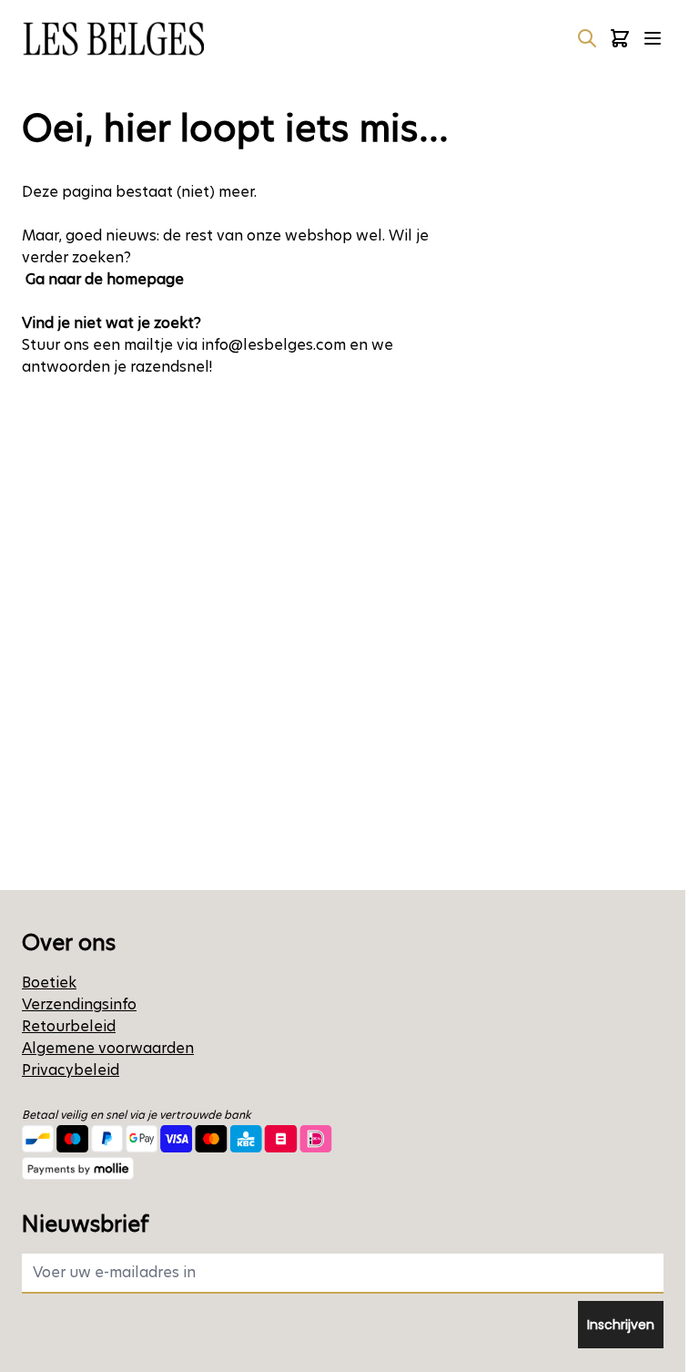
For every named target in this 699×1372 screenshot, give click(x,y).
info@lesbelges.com (273, 344)
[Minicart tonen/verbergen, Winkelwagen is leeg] (619, 38)
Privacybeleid (70, 1070)
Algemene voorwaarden (108, 1048)
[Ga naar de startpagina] (113, 39)
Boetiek (49, 982)
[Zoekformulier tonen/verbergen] (587, 38)
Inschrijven (620, 1325)
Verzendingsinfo (79, 1004)
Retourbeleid (69, 1026)
